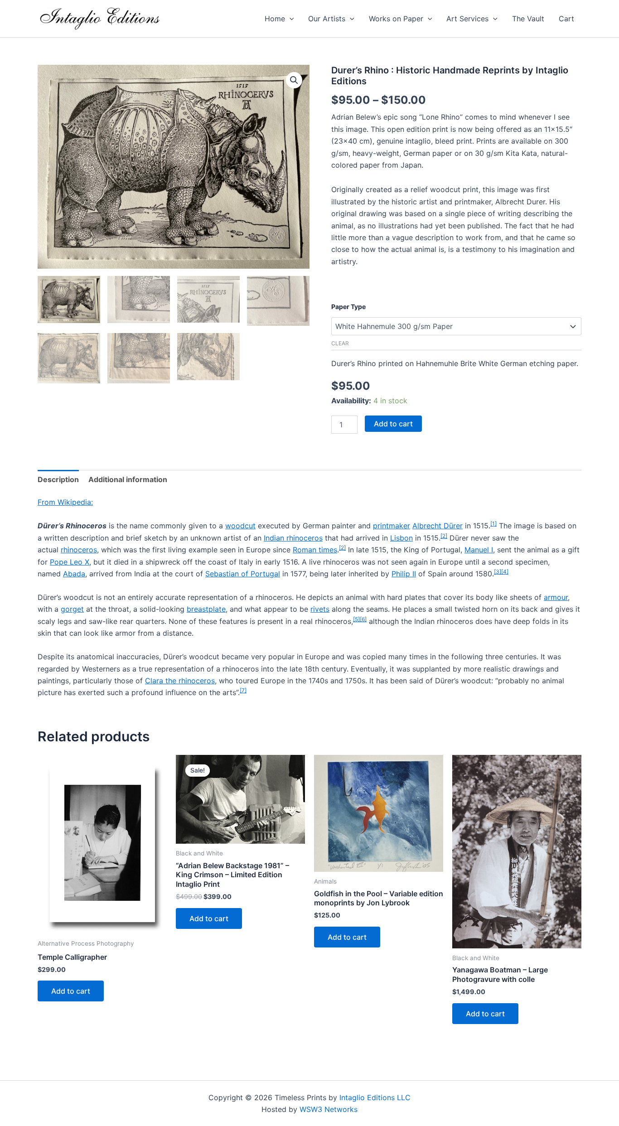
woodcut (240, 525)
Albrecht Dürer (437, 525)
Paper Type (348, 306)
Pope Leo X (69, 561)
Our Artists (326, 18)
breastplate (206, 609)
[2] (443, 535)
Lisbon (401, 537)
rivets (319, 609)
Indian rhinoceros (293, 537)
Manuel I (478, 549)
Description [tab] (58, 479)
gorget (72, 609)
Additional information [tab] (127, 479)
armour (556, 597)
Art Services (467, 18)
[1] (493, 523)
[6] (363, 619)
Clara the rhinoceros (180, 680)
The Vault (528, 18)
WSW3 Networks (329, 1109)
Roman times (315, 549)
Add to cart (393, 423)
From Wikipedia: (65, 502)
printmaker (391, 525)
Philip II (404, 573)
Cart (566, 18)
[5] (356, 619)
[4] (504, 571)
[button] (289, 18)
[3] (497, 571)
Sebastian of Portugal (242, 573)
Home (275, 18)
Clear (340, 343)
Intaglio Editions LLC (375, 1097)
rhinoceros (79, 549)
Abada (74, 573)
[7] (243, 690)
